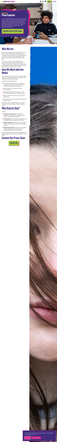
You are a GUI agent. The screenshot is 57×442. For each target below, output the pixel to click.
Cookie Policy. (38, 434)
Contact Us (14, 143)
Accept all (27, 437)
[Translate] (40, 1)
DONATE (49, 1)
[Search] (43, 1)
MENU (54, 1)
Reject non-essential (36, 437)
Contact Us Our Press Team (12, 31)
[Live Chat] (45, 1)
